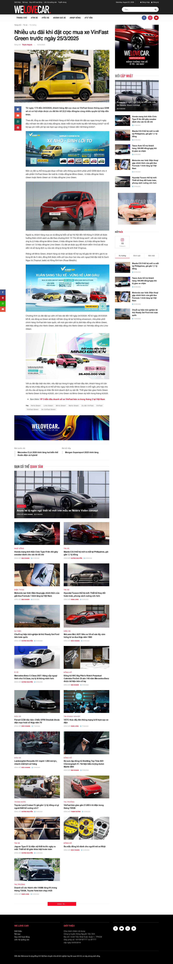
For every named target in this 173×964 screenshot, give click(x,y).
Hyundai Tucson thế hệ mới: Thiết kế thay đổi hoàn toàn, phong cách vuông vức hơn (84, 594)
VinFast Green (33, 409)
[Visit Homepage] (32, 9)
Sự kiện (17, 631)
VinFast (99, 405)
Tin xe (25, 25)
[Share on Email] (17, 115)
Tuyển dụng (62, 2)
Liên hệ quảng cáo (50, 2)
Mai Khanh (26, 558)
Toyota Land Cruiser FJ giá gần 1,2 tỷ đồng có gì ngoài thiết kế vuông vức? (36, 806)
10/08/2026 (35, 939)
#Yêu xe (45, 17)
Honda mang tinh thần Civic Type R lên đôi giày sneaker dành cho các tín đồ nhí (36, 553)
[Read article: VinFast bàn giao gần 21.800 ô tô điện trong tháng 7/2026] (86, 787)
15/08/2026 (36, 767)
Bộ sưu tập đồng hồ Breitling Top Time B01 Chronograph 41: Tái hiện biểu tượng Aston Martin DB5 (84, 763)
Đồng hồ (68, 672)
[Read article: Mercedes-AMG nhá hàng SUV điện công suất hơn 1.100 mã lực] (86, 873)
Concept (21, 506)
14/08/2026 (39, 811)
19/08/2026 (84, 599)
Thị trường (32, 25)
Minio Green (61, 405)
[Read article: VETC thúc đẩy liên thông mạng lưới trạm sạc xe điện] (86, 701)
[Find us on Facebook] (144, 17)
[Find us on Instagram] (150, 17)
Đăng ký (156, 2)
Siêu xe (67, 631)
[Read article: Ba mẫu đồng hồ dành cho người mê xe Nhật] (86, 828)
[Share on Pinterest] (17, 128)
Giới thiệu (17, 2)
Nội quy (25, 2)
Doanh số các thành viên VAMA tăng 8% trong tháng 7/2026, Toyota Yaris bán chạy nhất (35, 889)
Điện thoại (19, 589)
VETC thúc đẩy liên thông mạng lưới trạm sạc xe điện (86, 721)
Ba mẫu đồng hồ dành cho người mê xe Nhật (84, 846)
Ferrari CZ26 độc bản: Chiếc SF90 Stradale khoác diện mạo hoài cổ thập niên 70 (37, 721)
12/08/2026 (39, 853)
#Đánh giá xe (59, 17)
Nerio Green (74, 405)
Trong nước (20, 802)
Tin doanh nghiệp (72, 716)
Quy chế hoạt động (35, 2)
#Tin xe (34, 17)
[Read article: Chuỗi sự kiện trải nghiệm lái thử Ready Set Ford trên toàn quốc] (37, 616)
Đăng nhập (146, 2)
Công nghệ (69, 929)
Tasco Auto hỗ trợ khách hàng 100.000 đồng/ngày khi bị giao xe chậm (144, 148)
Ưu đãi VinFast (87, 405)
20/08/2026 (88, 558)
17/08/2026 (36, 726)
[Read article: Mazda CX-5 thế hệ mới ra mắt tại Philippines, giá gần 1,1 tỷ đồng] (86, 533)
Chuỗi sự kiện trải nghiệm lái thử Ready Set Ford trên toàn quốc (36, 635)
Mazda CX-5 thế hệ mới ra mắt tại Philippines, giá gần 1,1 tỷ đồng (86, 553)
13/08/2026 (86, 811)
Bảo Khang (28, 514)
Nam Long (75, 599)
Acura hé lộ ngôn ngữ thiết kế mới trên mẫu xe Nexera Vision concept (57, 510)
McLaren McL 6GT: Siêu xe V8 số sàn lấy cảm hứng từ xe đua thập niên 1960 (84, 635)
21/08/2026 (39, 514)
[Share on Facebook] (17, 109)
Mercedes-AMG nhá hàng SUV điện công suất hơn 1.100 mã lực (85, 893)
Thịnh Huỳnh (27, 44)
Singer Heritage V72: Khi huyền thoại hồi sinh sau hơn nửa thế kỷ (35, 934)
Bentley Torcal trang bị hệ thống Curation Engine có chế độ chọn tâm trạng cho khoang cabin (86, 934)
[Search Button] (156, 9)
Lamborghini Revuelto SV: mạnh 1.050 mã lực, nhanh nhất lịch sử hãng (35, 762)
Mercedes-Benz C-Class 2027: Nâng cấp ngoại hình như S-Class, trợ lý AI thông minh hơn (35, 677)
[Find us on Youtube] (156, 17)
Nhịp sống (19, 548)
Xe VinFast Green (48, 409)
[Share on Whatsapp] (17, 121)
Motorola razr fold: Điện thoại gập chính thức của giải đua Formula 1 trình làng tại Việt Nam (36, 594)
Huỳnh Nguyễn (76, 558)
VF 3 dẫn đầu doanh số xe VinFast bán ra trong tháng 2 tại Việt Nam (72, 399)
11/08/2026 (85, 898)
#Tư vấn (88, 17)
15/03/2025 (41, 44)
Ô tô (16, 672)
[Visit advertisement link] (61, 427)
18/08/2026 (39, 682)
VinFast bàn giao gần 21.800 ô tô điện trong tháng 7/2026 (84, 806)
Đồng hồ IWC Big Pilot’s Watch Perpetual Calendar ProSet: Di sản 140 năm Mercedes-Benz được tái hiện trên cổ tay (86, 678)
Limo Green (48, 405)
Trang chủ (21, 17)
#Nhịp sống (75, 17)
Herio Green (36, 405)
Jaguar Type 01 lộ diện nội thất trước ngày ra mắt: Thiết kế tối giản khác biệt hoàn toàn (35, 848)
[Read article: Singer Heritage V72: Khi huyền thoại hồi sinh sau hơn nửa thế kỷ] (37, 914)
